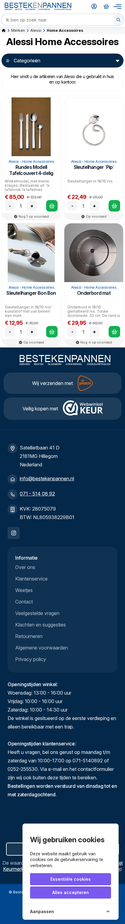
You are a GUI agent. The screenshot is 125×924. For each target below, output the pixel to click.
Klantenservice (31, 579)
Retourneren (28, 636)
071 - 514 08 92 (37, 494)
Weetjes (24, 590)
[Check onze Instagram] (14, 533)
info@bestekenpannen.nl (47, 478)
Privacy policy (30, 659)
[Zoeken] (118, 20)
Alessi (35, 30)
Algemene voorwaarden (41, 648)
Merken (18, 30)
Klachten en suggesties (40, 625)
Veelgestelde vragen (37, 613)
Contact (24, 602)
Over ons (25, 567)
